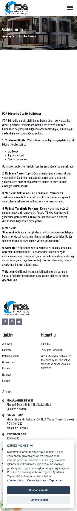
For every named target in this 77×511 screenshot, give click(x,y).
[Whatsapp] (12, 322)
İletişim (6, 380)
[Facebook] (5, 322)
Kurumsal (7, 349)
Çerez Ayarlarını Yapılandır (44, 480)
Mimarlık (45, 343)
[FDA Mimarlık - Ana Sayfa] (17, 8)
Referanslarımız (10, 356)
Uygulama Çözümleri (52, 349)
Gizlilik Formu (9, 362)
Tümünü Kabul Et (39, 490)
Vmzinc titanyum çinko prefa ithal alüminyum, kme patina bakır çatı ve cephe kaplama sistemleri (56, 362)
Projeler (6, 368)
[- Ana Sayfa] (16, 308)
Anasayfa (8, 36)
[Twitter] (19, 322)
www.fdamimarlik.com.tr (35, 125)
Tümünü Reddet (38, 499)
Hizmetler (7, 374)
